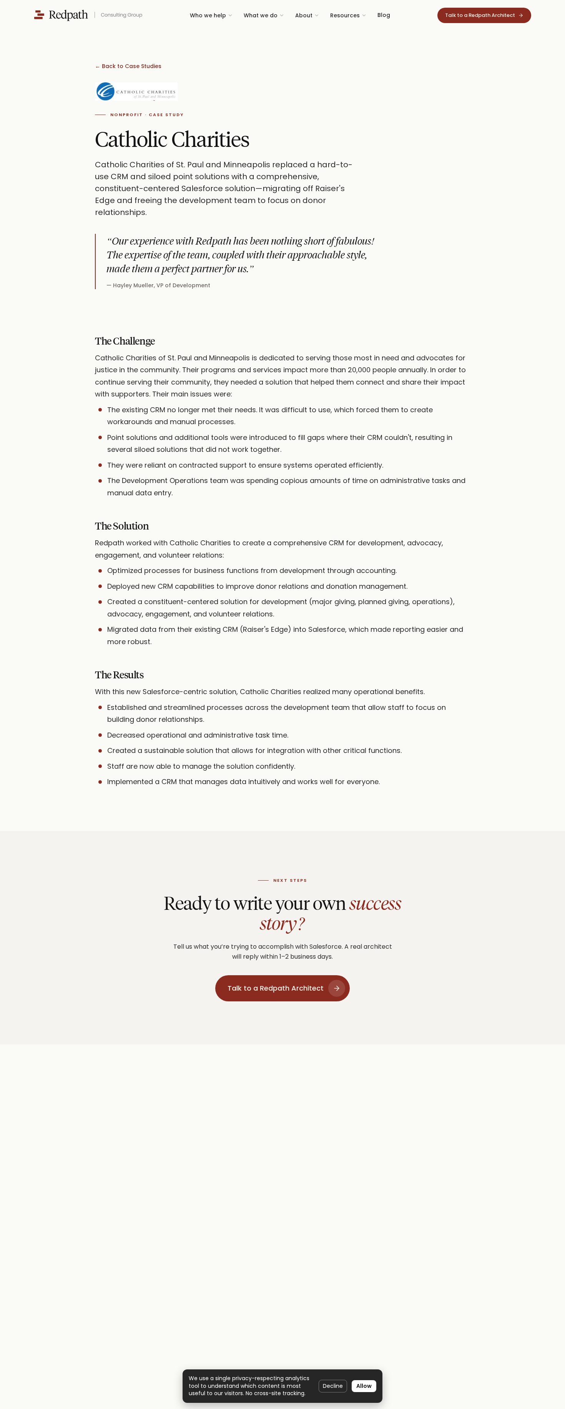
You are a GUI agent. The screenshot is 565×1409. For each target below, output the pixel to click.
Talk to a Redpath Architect (276, 988)
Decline (333, 1386)
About (303, 15)
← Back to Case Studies (128, 66)
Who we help (208, 15)
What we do (261, 15)
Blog (383, 15)
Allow (364, 1386)
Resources (345, 15)
